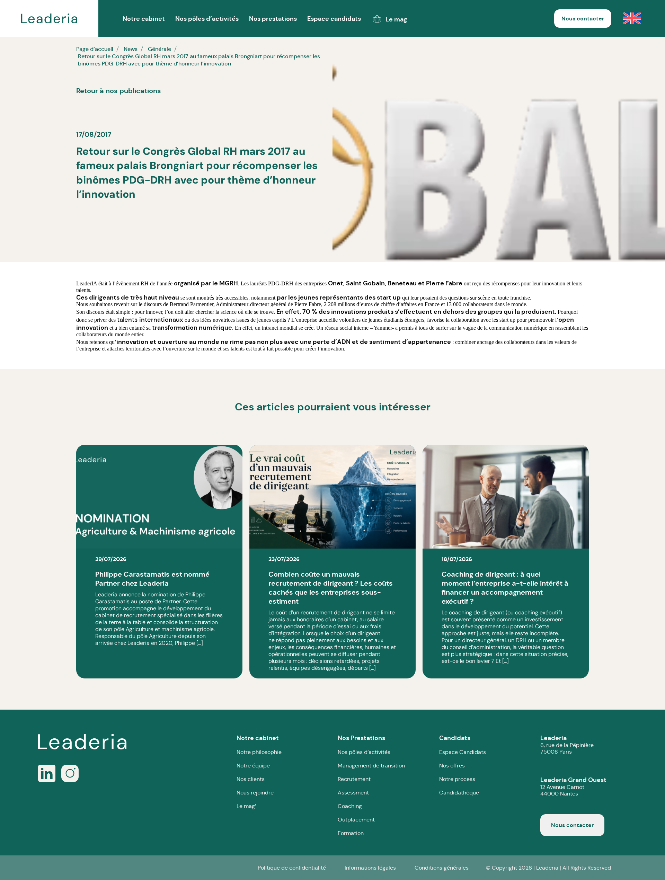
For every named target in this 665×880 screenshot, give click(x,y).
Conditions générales (442, 867)
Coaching (350, 806)
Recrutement (354, 779)
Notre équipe (253, 765)
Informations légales (370, 867)
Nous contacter (582, 18)
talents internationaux (150, 319)
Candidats (454, 738)
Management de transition (371, 765)
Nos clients (251, 779)
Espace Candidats (462, 752)
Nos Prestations (361, 738)
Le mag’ (246, 806)
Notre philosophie (259, 752)
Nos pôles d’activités (207, 19)
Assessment (353, 792)
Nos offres (452, 765)
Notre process (457, 779)
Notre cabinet (258, 738)
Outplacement (356, 819)
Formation (351, 833)
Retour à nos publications (118, 90)
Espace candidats (334, 19)
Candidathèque (459, 792)
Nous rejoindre (255, 792)
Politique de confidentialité (292, 867)
